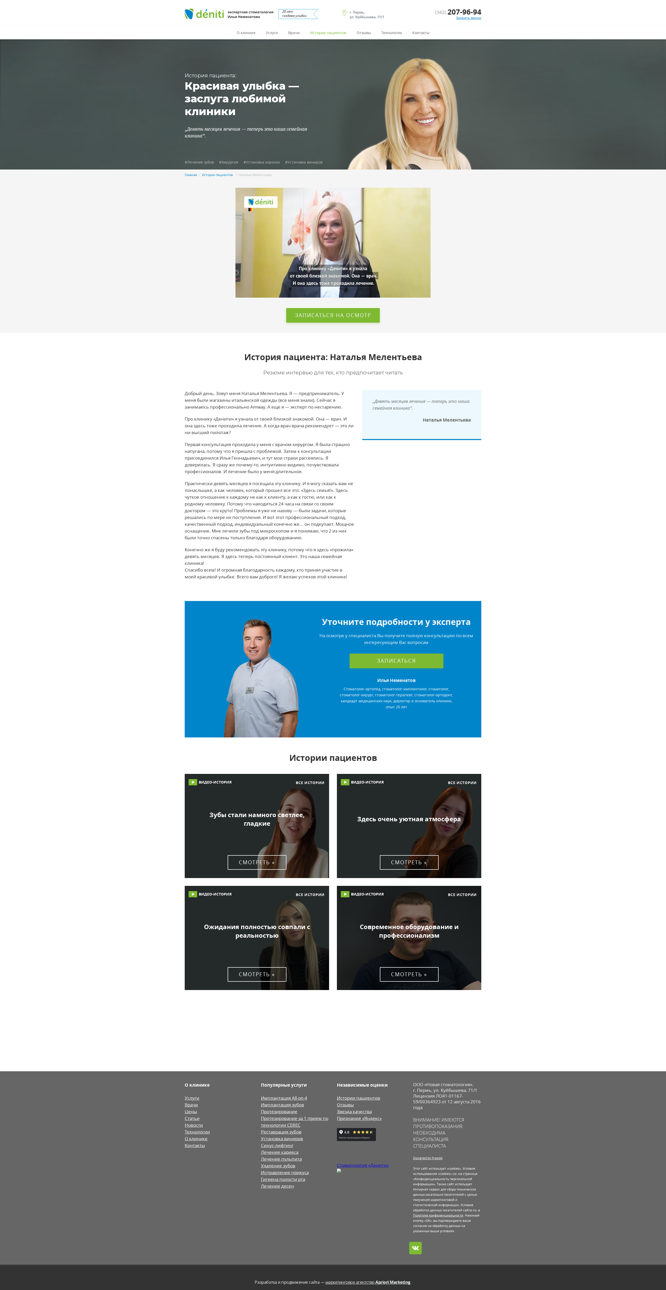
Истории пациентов (328, 33)
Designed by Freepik (428, 1158)
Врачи (294, 33)
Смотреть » (257, 862)
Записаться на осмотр (333, 315)
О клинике (246, 33)
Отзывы (364, 33)
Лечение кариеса (279, 1152)
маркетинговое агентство (367, 1282)
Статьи (192, 1118)
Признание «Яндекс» (359, 1118)
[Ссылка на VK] (415, 1248)
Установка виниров (282, 1139)
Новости (194, 1125)
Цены (191, 1111)
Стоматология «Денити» (363, 1165)
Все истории (310, 782)
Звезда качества (354, 1111)
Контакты (421, 33)
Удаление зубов (278, 1166)
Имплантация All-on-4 (284, 1098)
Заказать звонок (468, 17)
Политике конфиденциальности (438, 1215)
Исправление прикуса (285, 1172)
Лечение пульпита (281, 1159)
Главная (191, 175)
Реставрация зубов (281, 1132)
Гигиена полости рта (283, 1179)
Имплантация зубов (282, 1105)
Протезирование (279, 1111)
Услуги (272, 33)
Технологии (391, 33)
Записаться (396, 660)
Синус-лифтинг (277, 1145)
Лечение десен (277, 1186)
